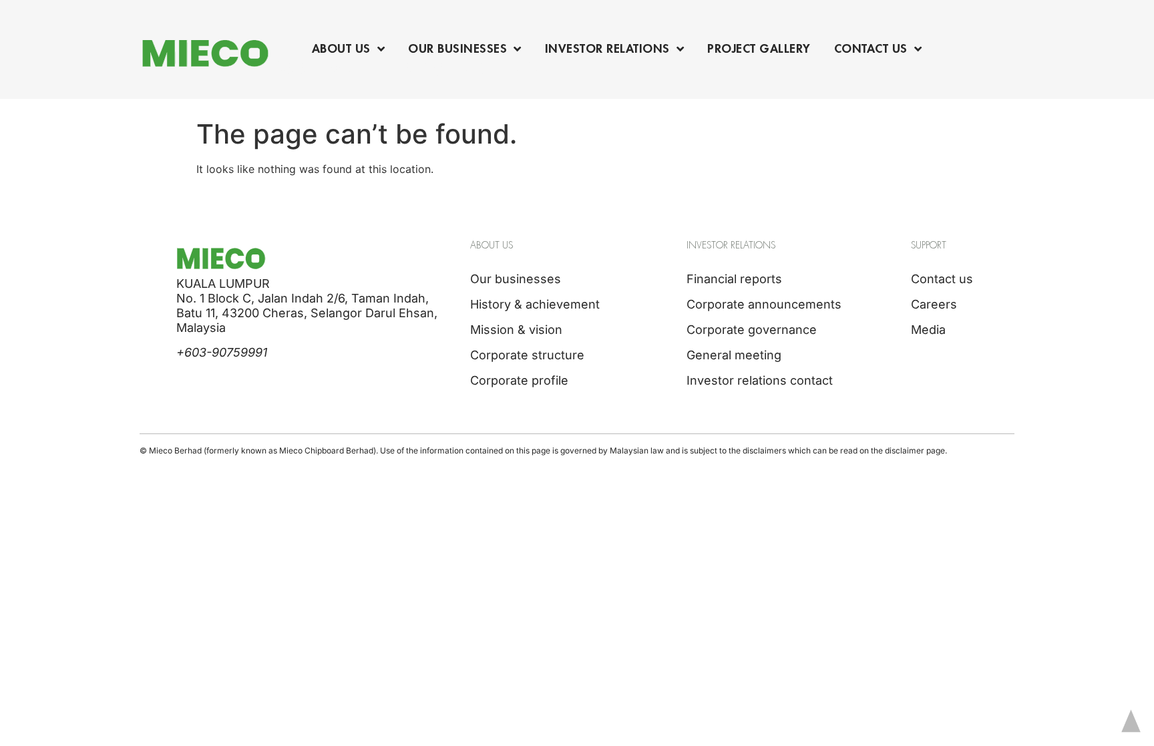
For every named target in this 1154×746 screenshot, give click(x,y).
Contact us (942, 279)
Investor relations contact (760, 380)
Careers (934, 304)
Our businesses (457, 49)
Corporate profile (519, 380)
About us (341, 49)
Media (928, 330)
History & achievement (535, 304)
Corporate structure (527, 355)
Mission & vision (516, 330)
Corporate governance (752, 330)
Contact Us (871, 49)
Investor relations (607, 49)
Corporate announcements (764, 304)
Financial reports (734, 279)
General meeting (734, 355)
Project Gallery (759, 49)
